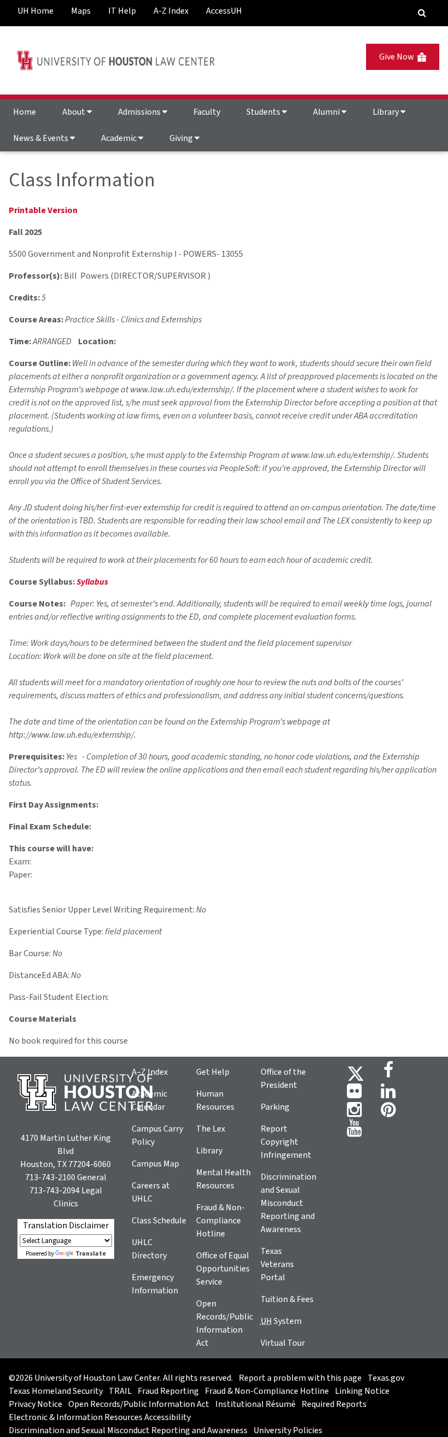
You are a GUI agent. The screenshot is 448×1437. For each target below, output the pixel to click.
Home (24, 112)
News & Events (41, 138)
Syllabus (92, 582)
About (74, 112)
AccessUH (224, 11)
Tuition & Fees (287, 1299)
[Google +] (354, 1094)
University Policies (288, 1430)
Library (386, 112)
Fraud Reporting (168, 1391)
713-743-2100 (50, 1177)
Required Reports (334, 1404)
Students (264, 112)
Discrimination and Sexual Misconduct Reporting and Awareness (288, 1203)
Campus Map (155, 1164)
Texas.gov (386, 1378)
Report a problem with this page (300, 1378)
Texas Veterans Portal (277, 1264)
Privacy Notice (35, 1404)
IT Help (122, 11)
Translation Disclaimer (66, 1226)
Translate (90, 1253)
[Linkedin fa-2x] (388, 1094)
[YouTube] (354, 1131)
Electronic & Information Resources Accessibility (100, 1417)
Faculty (206, 112)
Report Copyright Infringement (286, 1142)
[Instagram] (354, 1113)
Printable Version (43, 210)
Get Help (212, 1072)
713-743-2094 (55, 1191)
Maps (81, 11)
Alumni (327, 112)
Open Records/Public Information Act (138, 1404)
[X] (355, 1073)
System (281, 1321)
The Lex (210, 1129)
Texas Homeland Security (56, 1391)
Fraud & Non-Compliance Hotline (220, 1221)
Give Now (398, 57)
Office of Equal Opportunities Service (223, 1269)
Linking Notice (362, 1391)
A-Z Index (171, 11)
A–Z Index (150, 1072)
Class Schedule (159, 1221)
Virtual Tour (283, 1343)
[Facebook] (388, 1073)
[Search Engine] (422, 13)
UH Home (35, 11)
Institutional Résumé (255, 1404)
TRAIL (120, 1391)
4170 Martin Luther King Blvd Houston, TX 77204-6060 (65, 1151)
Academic (119, 138)
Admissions (140, 112)
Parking (275, 1107)
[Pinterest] (388, 1113)
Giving (181, 138)
